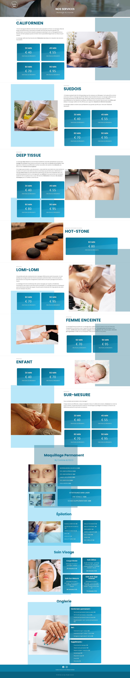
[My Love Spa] (14, 4)
